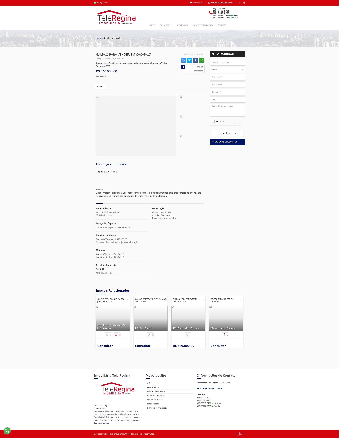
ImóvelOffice (119, 434)
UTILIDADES (182, 25)
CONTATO (222, 25)
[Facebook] (240, 3)
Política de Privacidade (157, 408)
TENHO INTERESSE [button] (224, 53)
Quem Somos (153, 387)
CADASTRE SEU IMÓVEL (202, 25)
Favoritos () (197, 2)
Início (149, 383)
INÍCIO (152, 25)
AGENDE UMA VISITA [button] (225, 141)
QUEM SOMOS (166, 25)
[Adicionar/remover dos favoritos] (128, 299)
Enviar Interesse (228, 133)
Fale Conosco (153, 403)
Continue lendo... (101, 423)
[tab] (227, 54)
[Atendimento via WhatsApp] (7, 430)
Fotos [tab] (100, 86)
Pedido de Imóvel (155, 399)
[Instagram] (243, 3)
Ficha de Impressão (198, 68)
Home (98, 38)
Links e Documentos (156, 391)
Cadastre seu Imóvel (156, 395)
